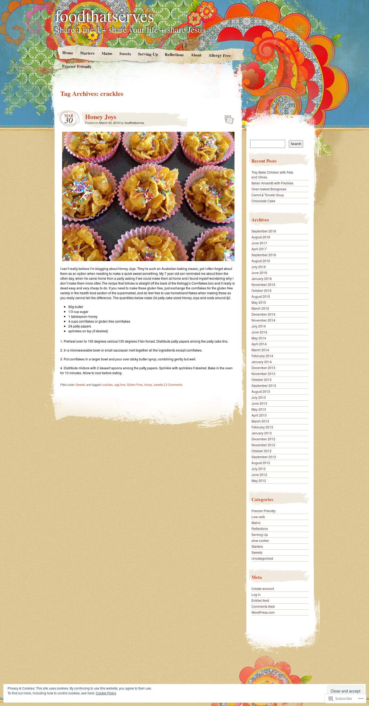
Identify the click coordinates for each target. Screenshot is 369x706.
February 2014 (262, 355)
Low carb (258, 516)
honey (148, 384)
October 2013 (261, 379)
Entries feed (260, 600)
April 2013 (259, 415)
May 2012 (258, 480)
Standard (228, 118)
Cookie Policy (106, 693)
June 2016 (259, 272)
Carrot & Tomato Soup (267, 194)
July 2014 (258, 326)
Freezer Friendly (77, 66)
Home (67, 52)
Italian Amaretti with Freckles (272, 183)
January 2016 (261, 278)
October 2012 (261, 450)
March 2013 (260, 421)
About (196, 55)
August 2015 (260, 296)
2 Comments (174, 384)
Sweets (125, 53)
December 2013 (263, 367)
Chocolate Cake (263, 200)
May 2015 (258, 302)
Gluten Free (135, 384)
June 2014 (259, 332)
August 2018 (260, 237)
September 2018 (263, 231)
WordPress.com (263, 612)
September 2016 (263, 254)
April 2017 (259, 248)
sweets (158, 384)
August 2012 (260, 462)
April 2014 (259, 344)
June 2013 (259, 403)
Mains (106, 53)
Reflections (174, 54)
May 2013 (258, 409)
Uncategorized (262, 558)
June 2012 (259, 474)
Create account (262, 588)
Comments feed (263, 606)
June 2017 (259, 243)
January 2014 (261, 361)
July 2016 (258, 266)
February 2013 (262, 427)
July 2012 (258, 468)
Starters (87, 53)
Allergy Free (220, 55)
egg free (120, 384)
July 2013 (258, 397)
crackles (107, 384)
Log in (256, 594)
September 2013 (263, 385)
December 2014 (263, 314)
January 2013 (261, 433)
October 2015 (261, 290)
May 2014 (258, 338)
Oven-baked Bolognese (268, 189)
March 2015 (260, 308)
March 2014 (260, 349)
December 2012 (263, 439)
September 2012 (263, 456)
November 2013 (263, 373)
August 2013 (260, 391)
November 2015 (263, 284)
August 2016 (260, 260)
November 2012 (263, 444)
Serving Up (147, 54)
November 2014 (263, 320)
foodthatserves (104, 15)
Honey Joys (100, 116)
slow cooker (260, 540)
